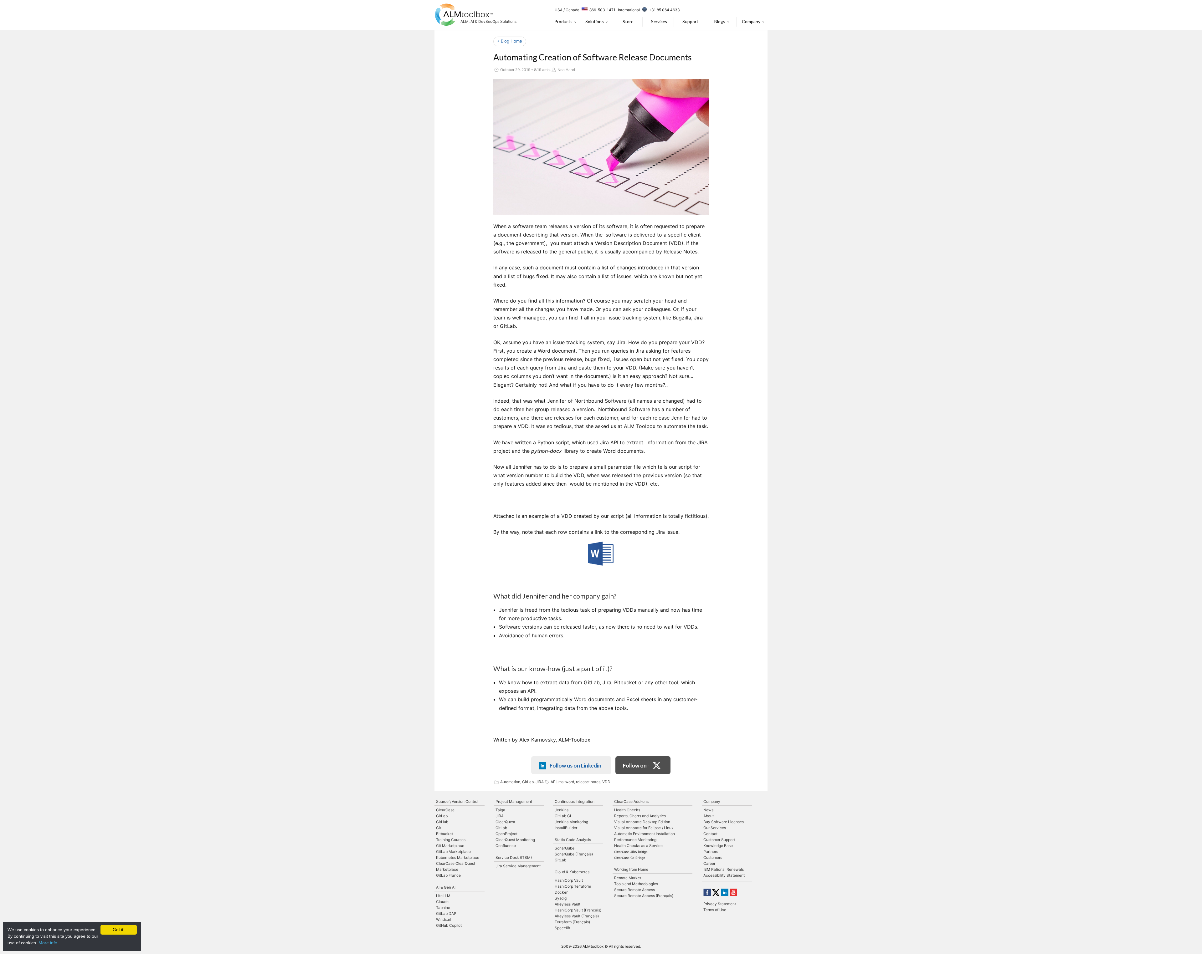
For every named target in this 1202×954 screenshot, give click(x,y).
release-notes (588, 781)
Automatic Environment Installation (644, 833)
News (708, 810)
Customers (712, 857)
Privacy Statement (719, 903)
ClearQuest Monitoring (515, 839)
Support (690, 21)
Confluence (506, 845)
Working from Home (631, 869)
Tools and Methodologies (636, 883)
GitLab (528, 781)
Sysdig (561, 898)
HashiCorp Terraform (573, 886)
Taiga (500, 810)
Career (709, 863)
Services (659, 21)
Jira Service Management (518, 866)
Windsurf (443, 919)
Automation (510, 781)
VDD (606, 781)
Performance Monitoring (635, 839)
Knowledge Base (718, 845)
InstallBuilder (566, 827)
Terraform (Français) (572, 922)
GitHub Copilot (449, 925)
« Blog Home (509, 40)
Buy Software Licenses (723, 821)
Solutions (594, 21)
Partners (710, 851)
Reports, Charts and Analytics (640, 816)
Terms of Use (714, 909)
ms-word (566, 781)
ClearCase (445, 810)
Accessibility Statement (724, 875)
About (708, 816)
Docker (561, 892)
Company (751, 21)
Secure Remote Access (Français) (643, 895)
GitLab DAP (446, 913)
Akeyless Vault (567, 904)
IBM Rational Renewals (723, 869)
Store (628, 21)
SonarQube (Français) (574, 854)
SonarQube (564, 848)
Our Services (714, 827)
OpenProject (506, 833)
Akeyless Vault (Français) (577, 916)
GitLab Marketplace (453, 851)
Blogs (719, 21)
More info (48, 942)
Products (563, 21)
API (554, 781)
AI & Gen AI (445, 887)
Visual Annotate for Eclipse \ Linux (643, 827)
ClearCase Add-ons (631, 801)
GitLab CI (563, 816)
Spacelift (562, 928)
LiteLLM (443, 895)
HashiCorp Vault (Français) (578, 910)
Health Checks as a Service (638, 845)
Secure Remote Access (634, 889)
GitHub (442, 821)
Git (438, 827)
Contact (710, 833)
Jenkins (561, 810)
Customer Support (719, 839)
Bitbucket (444, 833)
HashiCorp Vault (569, 880)
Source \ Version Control (457, 801)
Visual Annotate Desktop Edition (642, 821)
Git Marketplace (450, 845)
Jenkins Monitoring (571, 821)
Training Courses (450, 839)
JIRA (540, 781)
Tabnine (443, 907)
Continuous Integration (574, 801)
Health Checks (627, 810)
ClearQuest (505, 821)
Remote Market (627, 877)
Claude (442, 901)
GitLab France (448, 875)
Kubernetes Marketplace (457, 857)
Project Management (514, 801)
